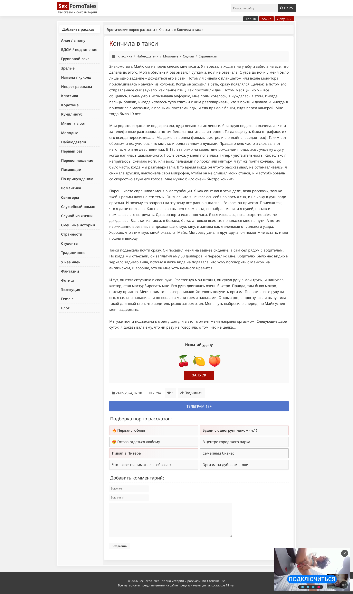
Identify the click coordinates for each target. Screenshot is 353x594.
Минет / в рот (73, 123)
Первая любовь (131, 430)
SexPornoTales (149, 581)
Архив (266, 19)
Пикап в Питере (126, 453)
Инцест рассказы (76, 86)
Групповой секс (75, 58)
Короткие (70, 104)
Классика (69, 95)
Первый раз (72, 151)
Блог (65, 307)
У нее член (70, 261)
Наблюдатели (73, 141)
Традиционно (73, 252)
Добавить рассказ (78, 29)
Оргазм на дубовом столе (225, 464)
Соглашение (216, 581)
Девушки (284, 19)
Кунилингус (72, 114)
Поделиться (193, 393)
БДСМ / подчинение (79, 49)
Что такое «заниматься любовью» (141, 464)
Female (67, 298)
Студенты (69, 243)
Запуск (199, 375)
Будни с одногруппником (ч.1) (229, 430)
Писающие (71, 169)
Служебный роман (78, 206)
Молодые (69, 132)
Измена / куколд (76, 77)
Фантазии (70, 271)
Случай (188, 56)
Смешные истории (78, 224)
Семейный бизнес (218, 453)
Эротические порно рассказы (131, 29)
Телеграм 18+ (199, 406)
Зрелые (68, 68)
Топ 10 (251, 19)
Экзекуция (70, 289)
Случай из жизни (77, 215)
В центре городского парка (226, 441)
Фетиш (67, 280)
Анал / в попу (73, 40)
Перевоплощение (77, 160)
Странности (71, 234)
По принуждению (77, 178)
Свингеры (70, 197)
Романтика (71, 187)
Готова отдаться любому (138, 441)
